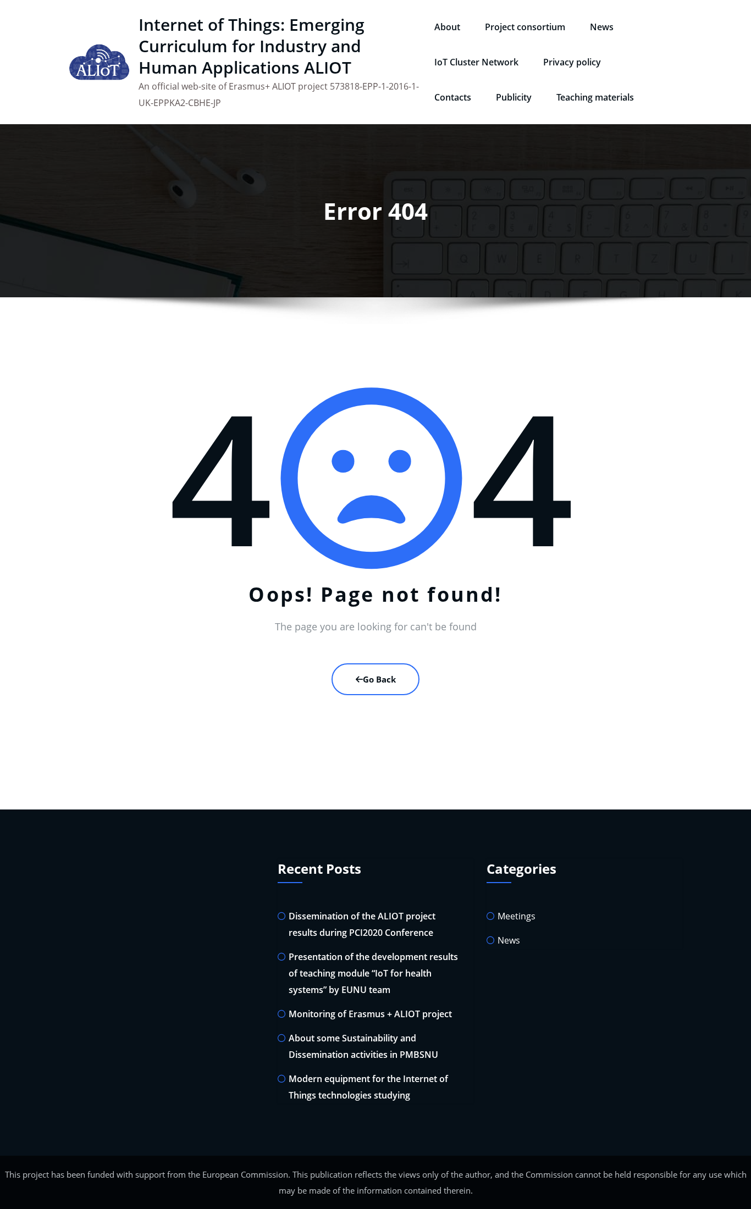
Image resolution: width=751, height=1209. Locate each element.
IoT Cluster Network (476, 62)
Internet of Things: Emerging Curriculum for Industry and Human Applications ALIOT (252, 46)
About (447, 27)
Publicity (514, 97)
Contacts (452, 97)
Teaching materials (595, 97)
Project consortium (525, 27)
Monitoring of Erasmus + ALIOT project (370, 1014)
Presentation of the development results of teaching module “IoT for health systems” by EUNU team (373, 973)
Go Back (379, 679)
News (602, 27)
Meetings (516, 916)
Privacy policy (572, 62)
